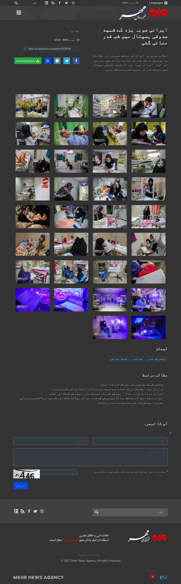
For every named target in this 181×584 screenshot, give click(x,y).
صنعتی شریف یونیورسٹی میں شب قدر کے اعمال (131, 384)
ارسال (20, 485)
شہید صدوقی (118, 358)
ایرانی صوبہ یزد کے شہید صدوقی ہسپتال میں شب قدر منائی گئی (135, 36)
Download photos (25, 61)
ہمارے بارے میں (89, 554)
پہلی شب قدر (157, 358)
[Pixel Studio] (150, 577)
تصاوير (74, 31)
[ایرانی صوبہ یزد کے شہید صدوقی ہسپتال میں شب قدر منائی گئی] (148, 105)
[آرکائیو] (16, 511)
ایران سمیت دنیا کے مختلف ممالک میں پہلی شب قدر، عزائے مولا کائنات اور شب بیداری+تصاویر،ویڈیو (91, 398)
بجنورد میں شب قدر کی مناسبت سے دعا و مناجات (130, 402)
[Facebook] (29, 511)
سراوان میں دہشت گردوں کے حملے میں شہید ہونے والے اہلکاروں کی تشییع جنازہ (107, 389)
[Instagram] (42, 511)
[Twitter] (35, 511)
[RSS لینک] (22, 511)
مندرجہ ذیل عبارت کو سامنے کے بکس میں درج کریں (131, 471)
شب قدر (137, 358)
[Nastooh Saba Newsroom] (161, 577)
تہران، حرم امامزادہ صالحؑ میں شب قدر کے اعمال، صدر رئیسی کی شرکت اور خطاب (106, 393)
